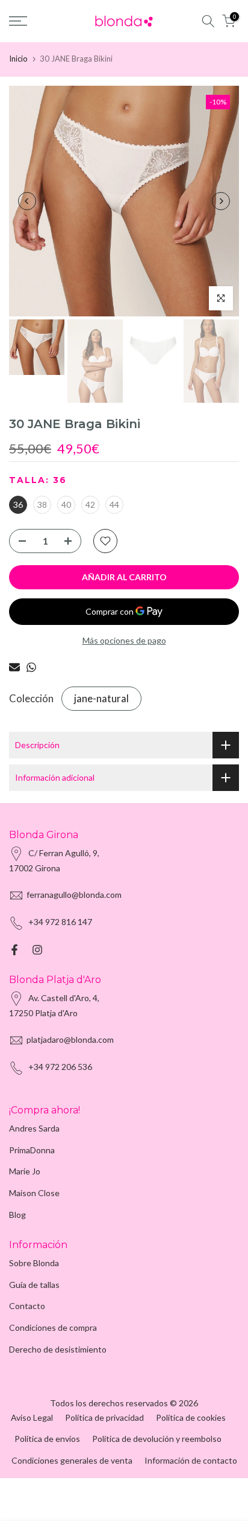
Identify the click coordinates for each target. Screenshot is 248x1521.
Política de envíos (47, 1438)
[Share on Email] (14, 667)
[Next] (221, 201)
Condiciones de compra (53, 1327)
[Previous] (27, 201)
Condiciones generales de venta (71, 1460)
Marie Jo (24, 1171)
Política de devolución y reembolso (157, 1438)
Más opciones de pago (124, 640)
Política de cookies (191, 1417)
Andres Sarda (34, 1128)
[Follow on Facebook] (14, 950)
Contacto (27, 1306)
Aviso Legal (32, 1417)
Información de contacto (190, 1460)
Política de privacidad (104, 1417)
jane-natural (101, 698)
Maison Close (34, 1193)
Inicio (18, 58)
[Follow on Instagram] (37, 950)
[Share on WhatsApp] (31, 667)
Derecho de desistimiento (58, 1349)
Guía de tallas (34, 1284)
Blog (17, 1214)
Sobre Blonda (34, 1263)
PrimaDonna (32, 1150)
